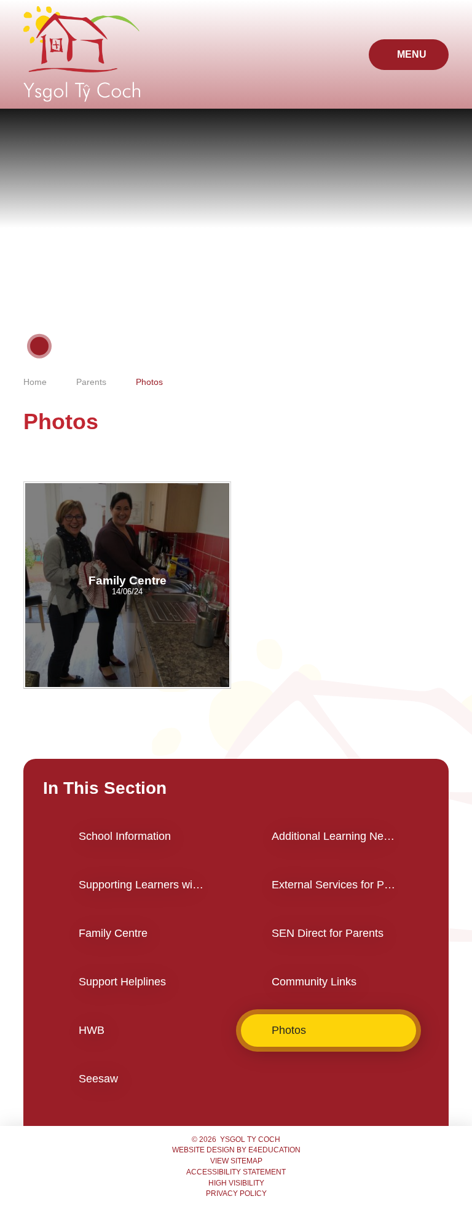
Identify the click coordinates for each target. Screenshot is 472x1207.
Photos (149, 382)
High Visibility (236, 1183)
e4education (274, 1150)
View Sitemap (236, 1161)
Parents (91, 382)
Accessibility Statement (236, 1172)
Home (35, 382)
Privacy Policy (236, 1193)
